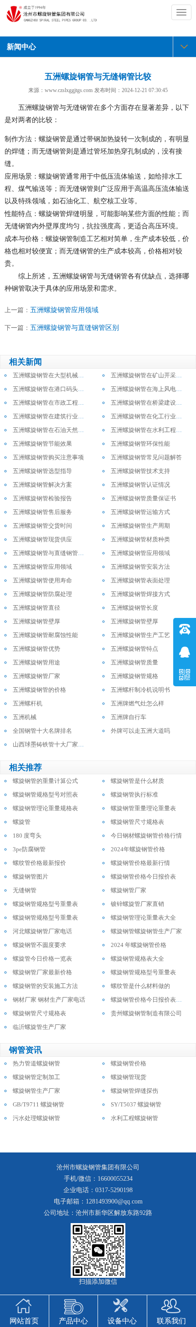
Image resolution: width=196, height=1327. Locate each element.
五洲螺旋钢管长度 (134, 607)
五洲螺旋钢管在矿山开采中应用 (152, 375)
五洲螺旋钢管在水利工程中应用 (152, 430)
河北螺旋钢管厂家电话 (42, 931)
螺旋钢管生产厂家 (36, 1090)
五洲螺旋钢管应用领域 (64, 310)
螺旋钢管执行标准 (134, 794)
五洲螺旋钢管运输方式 (140, 512)
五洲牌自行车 (128, 717)
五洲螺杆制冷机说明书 (140, 689)
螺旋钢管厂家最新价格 (42, 972)
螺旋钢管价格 (128, 1063)
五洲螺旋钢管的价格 (39, 689)
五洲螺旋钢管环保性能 (140, 443)
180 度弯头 (27, 835)
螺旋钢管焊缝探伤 (134, 1090)
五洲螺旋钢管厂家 (36, 676)
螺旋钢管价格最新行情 (140, 862)
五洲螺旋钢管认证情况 (140, 484)
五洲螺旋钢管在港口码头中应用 (54, 389)
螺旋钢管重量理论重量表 (143, 808)
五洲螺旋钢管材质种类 (140, 539)
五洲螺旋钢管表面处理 (140, 580)
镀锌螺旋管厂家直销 (137, 903)
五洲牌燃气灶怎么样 (137, 703)
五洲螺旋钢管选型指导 (42, 471)
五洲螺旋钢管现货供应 (42, 539)
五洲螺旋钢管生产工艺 (140, 635)
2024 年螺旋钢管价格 (138, 944)
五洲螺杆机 (27, 703)
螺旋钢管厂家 (128, 890)
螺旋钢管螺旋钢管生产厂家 (146, 931)
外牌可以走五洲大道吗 (140, 730)
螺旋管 (22, 821)
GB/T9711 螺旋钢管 (38, 1104)
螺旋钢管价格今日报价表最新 (149, 999)
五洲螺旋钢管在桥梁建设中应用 (152, 402)
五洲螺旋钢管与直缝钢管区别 (74, 327)
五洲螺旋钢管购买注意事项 (48, 457)
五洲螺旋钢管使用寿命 (42, 580)
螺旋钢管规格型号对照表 (45, 794)
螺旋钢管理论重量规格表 (45, 808)
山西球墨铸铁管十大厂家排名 (51, 744)
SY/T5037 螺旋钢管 (136, 1104)
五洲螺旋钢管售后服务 (42, 512)
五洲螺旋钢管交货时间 (42, 525)
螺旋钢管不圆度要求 (39, 944)
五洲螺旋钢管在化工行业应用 (149, 416)
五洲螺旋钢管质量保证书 (143, 498)
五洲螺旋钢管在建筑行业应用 (51, 416)
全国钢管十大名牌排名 (42, 730)
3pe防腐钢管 (29, 849)
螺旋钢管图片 (30, 876)
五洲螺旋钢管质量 (134, 662)
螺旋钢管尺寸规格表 (137, 821)
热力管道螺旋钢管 (36, 1063)
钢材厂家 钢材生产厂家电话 (49, 999)
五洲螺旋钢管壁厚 (36, 621)
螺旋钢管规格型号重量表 (45, 903)
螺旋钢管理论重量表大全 (143, 917)
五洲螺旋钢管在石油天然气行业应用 (60, 430)
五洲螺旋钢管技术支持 (140, 471)
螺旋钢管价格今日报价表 (143, 876)
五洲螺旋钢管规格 (134, 676)
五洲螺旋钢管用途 (36, 662)
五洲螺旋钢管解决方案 (42, 484)
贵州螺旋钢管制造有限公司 (146, 1013)
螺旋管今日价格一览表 (42, 958)
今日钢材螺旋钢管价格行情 (146, 835)
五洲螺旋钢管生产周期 (140, 525)
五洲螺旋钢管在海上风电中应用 (152, 389)
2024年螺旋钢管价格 (138, 849)
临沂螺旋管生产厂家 (39, 1027)
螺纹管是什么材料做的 (140, 985)
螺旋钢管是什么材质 (137, 780)
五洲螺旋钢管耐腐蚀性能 (45, 635)
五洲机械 (24, 717)
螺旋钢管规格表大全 (137, 958)
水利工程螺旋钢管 (134, 1118)
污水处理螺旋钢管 (36, 1118)
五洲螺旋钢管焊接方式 (140, 594)
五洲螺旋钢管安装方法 (140, 566)
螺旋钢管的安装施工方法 (45, 985)
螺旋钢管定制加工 (36, 1077)
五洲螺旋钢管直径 (36, 607)
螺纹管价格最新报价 (39, 862)
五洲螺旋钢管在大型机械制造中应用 (60, 375)
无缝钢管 (24, 890)
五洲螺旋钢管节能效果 (42, 443)
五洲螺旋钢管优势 (36, 648)
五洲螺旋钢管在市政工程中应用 (54, 402)
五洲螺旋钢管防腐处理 (42, 594)
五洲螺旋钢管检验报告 (42, 498)
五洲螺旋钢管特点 (134, 648)
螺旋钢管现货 (128, 1077)
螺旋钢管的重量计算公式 (45, 780)
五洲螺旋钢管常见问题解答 (146, 457)
